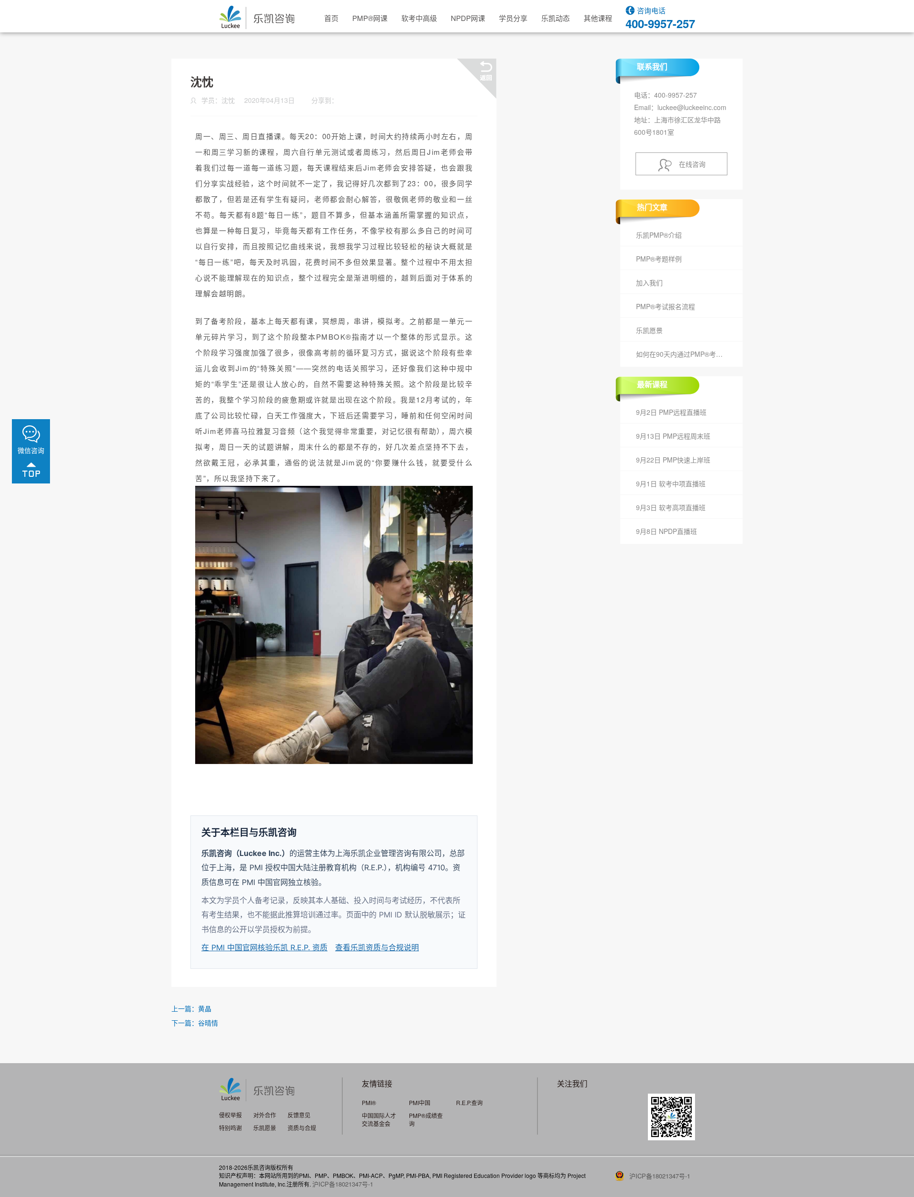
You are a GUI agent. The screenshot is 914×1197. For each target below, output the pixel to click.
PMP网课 (369, 18)
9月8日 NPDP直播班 (666, 531)
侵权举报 (230, 1115)
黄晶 (204, 1008)
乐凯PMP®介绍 (659, 235)
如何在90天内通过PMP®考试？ (682, 354)
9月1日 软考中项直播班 (670, 483)
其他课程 (598, 18)
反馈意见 (299, 1115)
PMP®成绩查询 (426, 1119)
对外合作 (264, 1115)
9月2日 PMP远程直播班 (671, 412)
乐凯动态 (555, 18)
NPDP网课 (468, 18)
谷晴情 (208, 1022)
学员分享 (513, 18)
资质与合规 (302, 1128)
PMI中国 (419, 1102)
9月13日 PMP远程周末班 (673, 436)
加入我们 (649, 282)
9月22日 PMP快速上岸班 (673, 459)
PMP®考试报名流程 (665, 306)
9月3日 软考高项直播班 (670, 507)
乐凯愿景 (649, 330)
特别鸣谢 (230, 1128)
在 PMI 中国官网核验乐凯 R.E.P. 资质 (264, 947)
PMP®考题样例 (659, 258)
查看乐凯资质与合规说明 (377, 947)
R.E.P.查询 (469, 1102)
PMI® (369, 1102)
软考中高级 (419, 18)
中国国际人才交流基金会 (379, 1119)
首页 (331, 18)
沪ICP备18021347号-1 (342, 1183)
